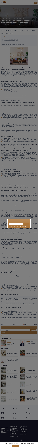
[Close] (29, 220)
